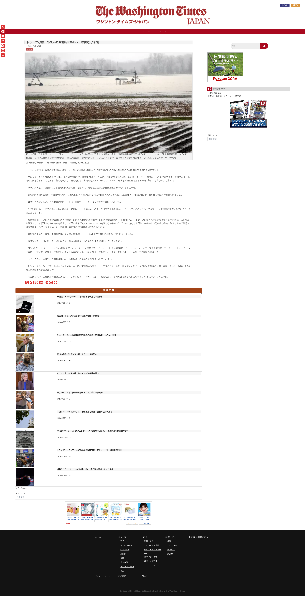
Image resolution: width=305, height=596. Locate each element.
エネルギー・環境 (151, 545)
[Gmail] (2, 41)
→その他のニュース (23, 488)
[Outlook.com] (2, 45)
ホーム (98, 537)
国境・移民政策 (150, 561)
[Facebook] (2, 31)
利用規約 (122, 576)
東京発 (170, 554)
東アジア (171, 550)
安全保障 (124, 562)
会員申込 (295, 5)
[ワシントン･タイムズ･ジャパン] (140, 14)
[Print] (2, 50)
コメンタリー (163, 31)
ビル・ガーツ (173, 545)
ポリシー (150, 31)
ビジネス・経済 (127, 567)
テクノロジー (149, 565)
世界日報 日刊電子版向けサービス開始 (224, 96)
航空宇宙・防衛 (150, 557)
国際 (122, 558)
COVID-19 (124, 550)
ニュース (140, 31)
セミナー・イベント (103, 576)
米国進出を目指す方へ (198, 537)
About (144, 576)
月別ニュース (20, 493)
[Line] (2, 36)
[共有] (2, 55)
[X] (2, 26)
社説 (169, 541)
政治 (122, 541)
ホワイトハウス (127, 545)
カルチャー (125, 571)
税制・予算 (148, 541)
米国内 (29, 49)
